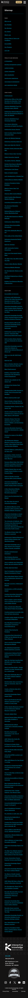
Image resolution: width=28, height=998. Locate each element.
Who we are (8, 21)
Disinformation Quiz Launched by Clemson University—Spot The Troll (14, 683)
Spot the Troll (8, 360)
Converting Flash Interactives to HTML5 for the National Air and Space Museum (13, 637)
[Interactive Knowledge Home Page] (14, 951)
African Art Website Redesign (12, 138)
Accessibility (8, 44)
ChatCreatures (9, 96)
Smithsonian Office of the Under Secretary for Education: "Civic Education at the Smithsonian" (13, 101)
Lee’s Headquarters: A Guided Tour (14, 176)
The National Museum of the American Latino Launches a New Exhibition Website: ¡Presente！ (14, 508)
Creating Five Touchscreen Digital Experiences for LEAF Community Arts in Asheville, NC (14, 824)
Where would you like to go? (12, 398)
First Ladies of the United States (13, 236)
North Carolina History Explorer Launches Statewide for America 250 (13, 341)
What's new (8, 35)
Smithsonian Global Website (12, 222)
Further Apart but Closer (11, 568)
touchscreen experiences (11, 78)
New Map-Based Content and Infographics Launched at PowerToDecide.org (13, 624)
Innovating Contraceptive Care (13, 202)
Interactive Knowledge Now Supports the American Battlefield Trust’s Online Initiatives (14, 903)
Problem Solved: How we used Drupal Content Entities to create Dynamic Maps (13, 471)
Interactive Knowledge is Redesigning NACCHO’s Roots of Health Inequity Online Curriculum (14, 483)
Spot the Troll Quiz (10, 244)
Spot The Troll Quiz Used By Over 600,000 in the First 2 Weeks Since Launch (14, 662)
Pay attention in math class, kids (13, 814)
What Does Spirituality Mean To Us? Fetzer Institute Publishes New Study (13, 676)
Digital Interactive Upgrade (12, 157)
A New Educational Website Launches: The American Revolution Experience (12, 491)
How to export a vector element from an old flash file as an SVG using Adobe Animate (13, 601)
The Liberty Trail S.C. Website (12, 161)
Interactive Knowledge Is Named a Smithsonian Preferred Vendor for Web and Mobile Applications (14, 798)
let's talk (7, 956)
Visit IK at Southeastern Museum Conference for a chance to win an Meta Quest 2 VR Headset (14, 413)
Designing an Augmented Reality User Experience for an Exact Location (13, 767)
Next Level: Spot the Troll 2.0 (12, 145)
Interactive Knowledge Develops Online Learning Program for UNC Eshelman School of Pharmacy (14, 317)
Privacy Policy (6, 991)
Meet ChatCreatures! (10, 369)
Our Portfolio (8, 25)
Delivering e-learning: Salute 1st (13, 142)
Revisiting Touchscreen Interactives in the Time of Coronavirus (12, 733)
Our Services (8, 28)
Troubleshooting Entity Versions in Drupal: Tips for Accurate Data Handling (14, 392)
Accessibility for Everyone (11, 294)
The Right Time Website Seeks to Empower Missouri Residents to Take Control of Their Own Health (14, 852)
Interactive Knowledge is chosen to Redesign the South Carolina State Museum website (13, 516)
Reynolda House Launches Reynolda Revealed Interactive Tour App (13, 910)
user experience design (11, 85)
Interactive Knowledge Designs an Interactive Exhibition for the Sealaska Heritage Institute (14, 917)
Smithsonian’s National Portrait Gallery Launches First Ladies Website (13, 655)
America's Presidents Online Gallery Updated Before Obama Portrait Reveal (13, 929)
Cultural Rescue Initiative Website (14, 180)
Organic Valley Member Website (13, 264)
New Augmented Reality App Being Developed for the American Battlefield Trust (14, 785)
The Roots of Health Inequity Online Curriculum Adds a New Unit (13, 876)
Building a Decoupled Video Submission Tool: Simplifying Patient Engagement (12, 374)
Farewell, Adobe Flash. (11, 714)
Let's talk (19, 2)
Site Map (23, 991)
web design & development (12, 82)
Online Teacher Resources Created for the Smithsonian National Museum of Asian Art (14, 708)
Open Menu (25, 2)
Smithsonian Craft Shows (11, 169)
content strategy (9, 68)
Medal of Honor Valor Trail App (13, 154)
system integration (10, 71)
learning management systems (13, 64)
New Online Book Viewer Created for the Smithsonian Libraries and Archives (14, 578)
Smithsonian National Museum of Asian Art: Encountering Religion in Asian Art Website (14, 113)
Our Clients (8, 31)
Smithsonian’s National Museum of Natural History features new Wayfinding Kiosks (14, 539)
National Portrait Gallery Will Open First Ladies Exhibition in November (14, 719)
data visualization (9, 75)
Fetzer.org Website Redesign (12, 267)
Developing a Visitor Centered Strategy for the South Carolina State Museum (13, 457)
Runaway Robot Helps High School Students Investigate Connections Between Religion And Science (14, 464)
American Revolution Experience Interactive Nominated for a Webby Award (14, 430)
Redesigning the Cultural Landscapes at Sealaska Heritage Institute (14, 726)
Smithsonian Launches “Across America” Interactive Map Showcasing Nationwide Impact (13, 333)
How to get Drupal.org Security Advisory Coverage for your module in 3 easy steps (13, 701)
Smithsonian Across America (12, 129)
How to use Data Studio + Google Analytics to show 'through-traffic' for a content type (14, 669)
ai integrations (8, 61)
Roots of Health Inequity (11, 173)
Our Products (8, 47)
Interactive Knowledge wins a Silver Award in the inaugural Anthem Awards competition (13, 546)
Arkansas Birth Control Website (13, 194)
